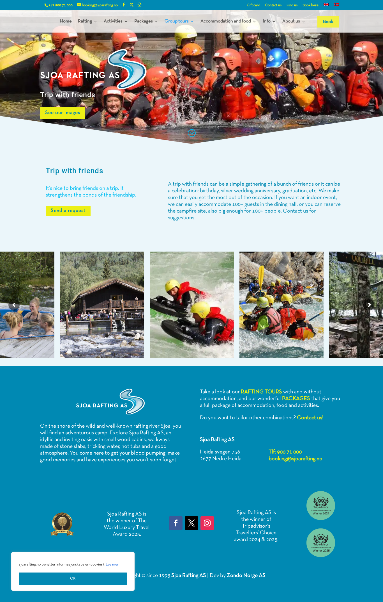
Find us (292, 5)
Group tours (177, 21)
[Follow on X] (191, 523)
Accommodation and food (225, 21)
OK (73, 578)
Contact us (273, 5)
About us (291, 21)
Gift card (253, 5)
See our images (62, 112)
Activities (113, 21)
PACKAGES (296, 398)
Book (328, 22)
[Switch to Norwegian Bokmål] (336, 6)
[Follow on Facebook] (176, 523)
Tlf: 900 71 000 (285, 452)
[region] (73, 571)
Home (66, 21)
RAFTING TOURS (261, 392)
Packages (143, 21)
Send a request (68, 210)
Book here (311, 5)
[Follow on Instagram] (207, 523)
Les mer (112, 564)
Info (267, 21)
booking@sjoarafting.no (295, 458)
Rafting (85, 21)
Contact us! (310, 417)
